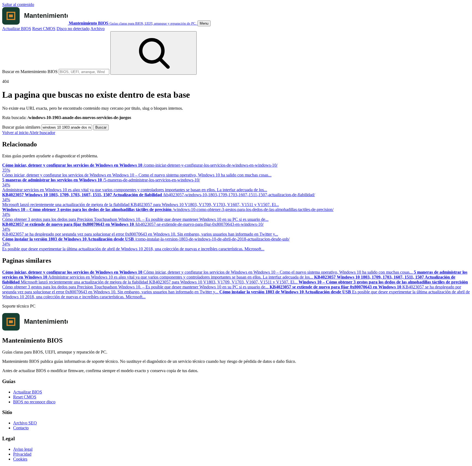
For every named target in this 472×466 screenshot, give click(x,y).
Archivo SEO (25, 423)
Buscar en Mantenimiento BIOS (30, 71)
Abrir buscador (42, 132)
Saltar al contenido (18, 4)
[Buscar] (153, 53)
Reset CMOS (43, 28)
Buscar (101, 127)
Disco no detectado (73, 28)
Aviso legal (23, 449)
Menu (204, 23)
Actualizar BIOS (16, 28)
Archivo (97, 28)
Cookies (20, 459)
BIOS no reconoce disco (34, 402)
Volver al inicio (15, 132)
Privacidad (22, 454)
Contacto (21, 428)
